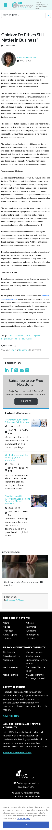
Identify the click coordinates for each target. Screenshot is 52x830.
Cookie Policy (33, 656)
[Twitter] (16, 371)
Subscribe (24, 350)
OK (26, 824)
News (6, 623)
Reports (7, 638)
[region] (26, 814)
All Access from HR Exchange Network (36, 677)
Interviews (31, 627)
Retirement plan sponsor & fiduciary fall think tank (17, 421)
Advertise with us (11, 656)
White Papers (10, 634)
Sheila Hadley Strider (26, 57)
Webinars (31, 630)
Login (13, 350)
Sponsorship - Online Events (37, 662)
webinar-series (10, 667)
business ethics (17, 336)
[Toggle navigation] (5, 5)
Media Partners (10, 675)
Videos (6, 627)
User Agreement (34, 652)
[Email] (22, 371)
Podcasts (8, 630)
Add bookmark (10, 46)
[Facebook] (12, 371)
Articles (30, 623)
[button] (26, 15)
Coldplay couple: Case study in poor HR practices (23, 583)
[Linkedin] (7, 371)
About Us (8, 660)
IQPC (31, 787)
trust (28, 336)
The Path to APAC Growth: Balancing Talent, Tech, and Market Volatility (17, 500)
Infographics (32, 634)
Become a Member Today (35, 669)
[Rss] (27, 371)
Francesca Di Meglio (15, 600)
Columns (30, 638)
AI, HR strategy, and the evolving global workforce (16, 457)
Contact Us (9, 652)
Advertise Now (11, 716)
